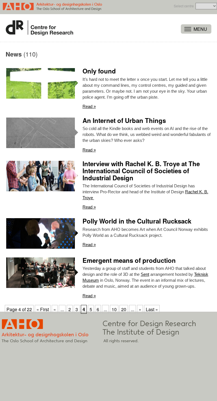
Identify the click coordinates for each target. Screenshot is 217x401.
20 (123, 309)
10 (114, 309)
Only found (99, 70)
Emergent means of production (129, 260)
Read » (89, 106)
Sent (145, 274)
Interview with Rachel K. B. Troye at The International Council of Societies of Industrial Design (141, 170)
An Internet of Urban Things (124, 120)
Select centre (184, 5)
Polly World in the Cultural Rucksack (137, 221)
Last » (152, 309)
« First (42, 309)
